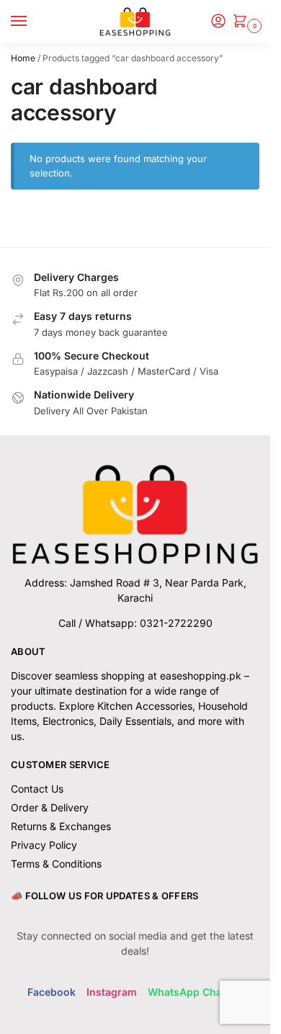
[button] (242, 22)
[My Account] (218, 22)
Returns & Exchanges (61, 826)
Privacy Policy (44, 845)
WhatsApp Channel (196, 992)
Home (23, 58)
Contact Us (37, 789)
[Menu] (32, 21)
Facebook (51, 992)
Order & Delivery (50, 807)
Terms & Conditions (56, 863)
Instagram (111, 992)
